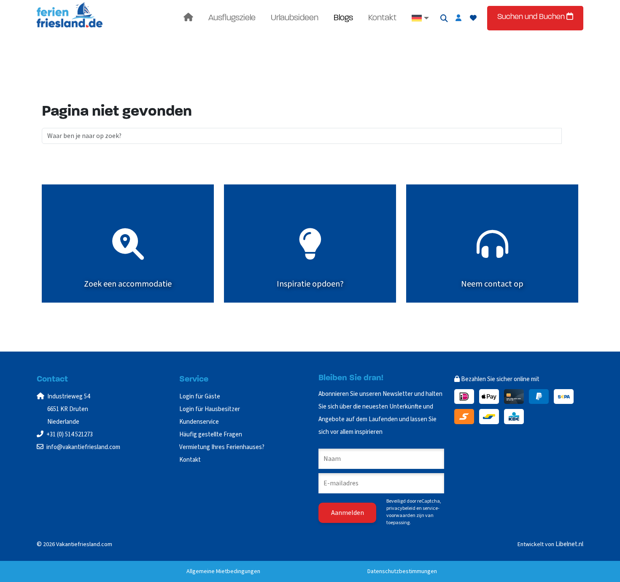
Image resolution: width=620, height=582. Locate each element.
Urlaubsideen (294, 18)
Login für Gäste (199, 396)
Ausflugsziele (232, 18)
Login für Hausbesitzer (210, 409)
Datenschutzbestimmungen (402, 571)
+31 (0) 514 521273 (69, 434)
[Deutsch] (420, 18)
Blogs (343, 18)
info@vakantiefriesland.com (83, 447)
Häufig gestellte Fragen (210, 434)
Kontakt (382, 18)
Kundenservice (199, 421)
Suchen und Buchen (531, 17)
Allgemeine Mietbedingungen (223, 571)
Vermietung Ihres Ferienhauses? (221, 447)
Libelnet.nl (569, 544)
